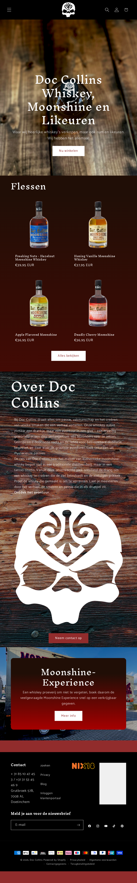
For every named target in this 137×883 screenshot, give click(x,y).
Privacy (45, 774)
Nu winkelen (68, 151)
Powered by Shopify (54, 860)
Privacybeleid (77, 860)
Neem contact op (68, 638)
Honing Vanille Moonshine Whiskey (94, 257)
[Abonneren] (78, 825)
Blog (43, 784)
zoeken (45, 765)
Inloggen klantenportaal (50, 796)
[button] (9, 10)
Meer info (68, 716)
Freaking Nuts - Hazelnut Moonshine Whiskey (34, 257)
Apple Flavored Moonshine (36, 335)
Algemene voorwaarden (102, 860)
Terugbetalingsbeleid (83, 864)
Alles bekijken (68, 356)
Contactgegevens (56, 864)
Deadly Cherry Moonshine (94, 335)
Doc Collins (36, 860)
